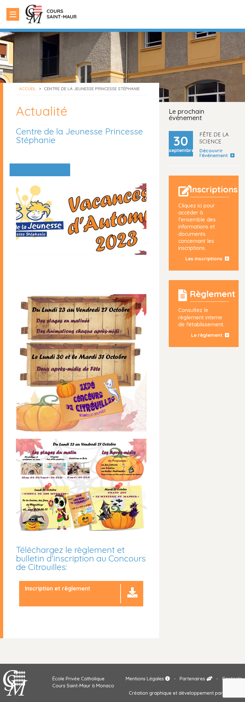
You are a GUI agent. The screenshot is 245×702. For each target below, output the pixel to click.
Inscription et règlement (57, 588)
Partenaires (193, 679)
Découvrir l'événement (214, 153)
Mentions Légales (145, 679)
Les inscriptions (205, 258)
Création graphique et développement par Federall (185, 693)
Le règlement (208, 335)
